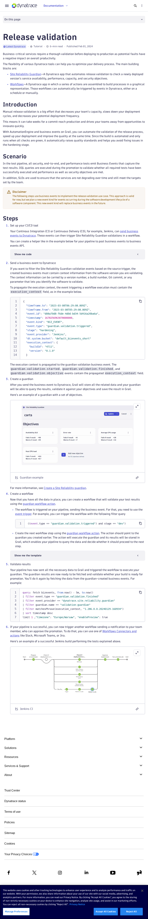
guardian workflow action (39, 503)
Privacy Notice (77, 904)
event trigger (23, 514)
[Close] (142, 891)
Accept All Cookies (106, 911)
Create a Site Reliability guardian (65, 488)
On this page (12, 19)
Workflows (17, 84)
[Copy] (140, 301)
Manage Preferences (16, 911)
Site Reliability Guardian (25, 74)
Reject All (131, 911)
